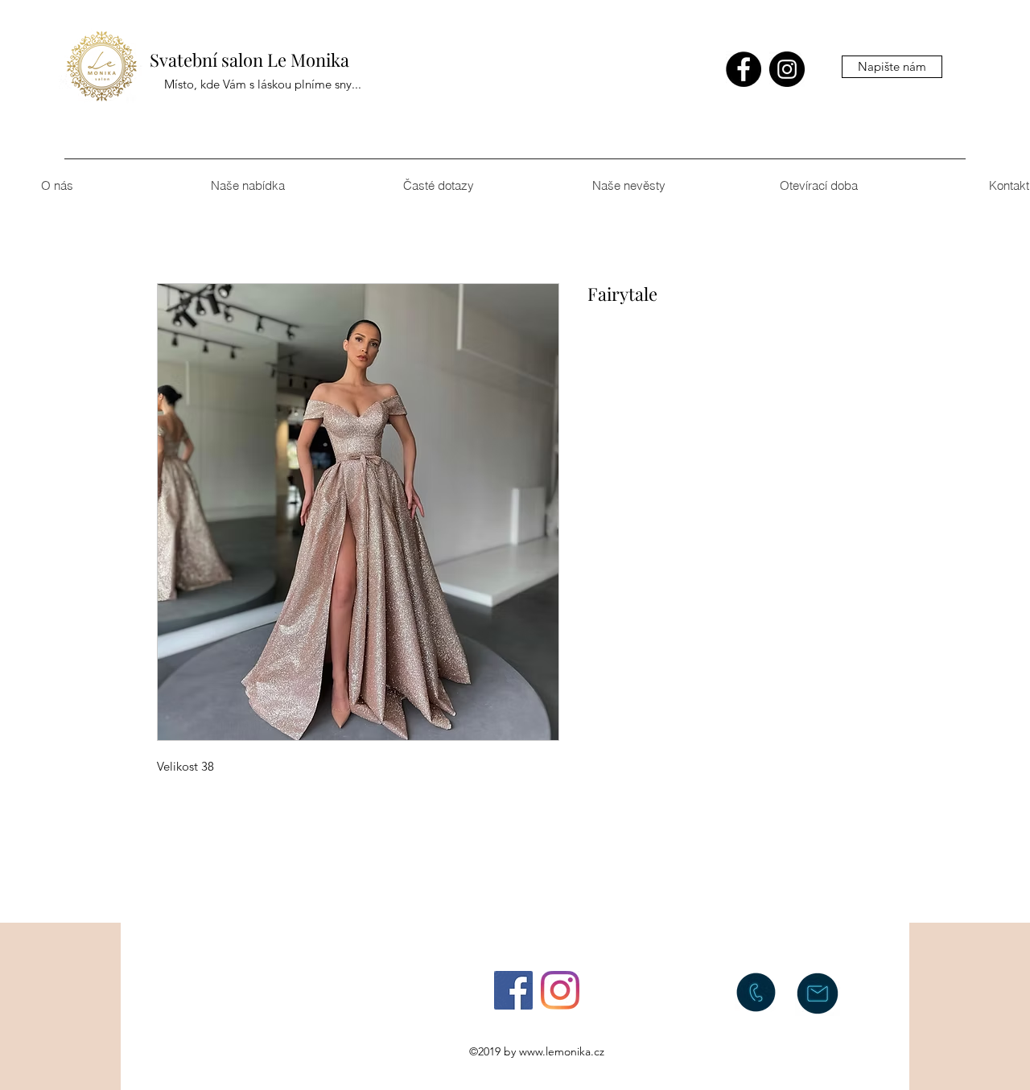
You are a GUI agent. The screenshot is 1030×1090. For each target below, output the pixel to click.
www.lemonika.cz (561, 1051)
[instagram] (787, 69)
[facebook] (743, 69)
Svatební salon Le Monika (249, 59)
